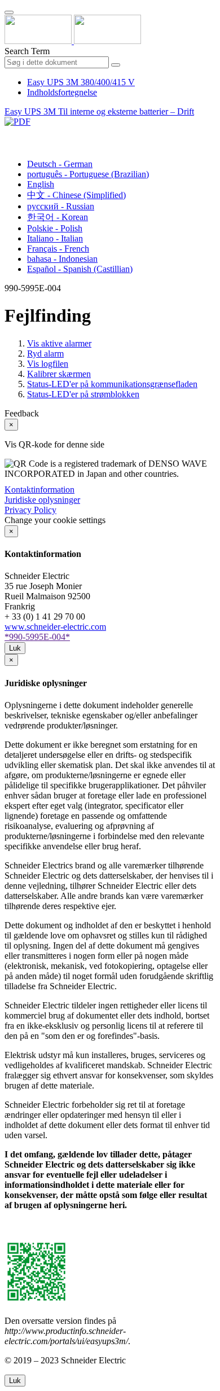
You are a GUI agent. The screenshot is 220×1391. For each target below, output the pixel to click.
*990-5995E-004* (37, 637)
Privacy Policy (30, 510)
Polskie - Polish (54, 228)
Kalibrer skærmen (59, 374)
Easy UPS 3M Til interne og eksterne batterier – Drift (99, 111)
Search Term (27, 51)
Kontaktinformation (39, 489)
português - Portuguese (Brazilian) (88, 174)
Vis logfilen (47, 363)
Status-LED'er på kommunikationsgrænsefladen (112, 384)
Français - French (58, 248)
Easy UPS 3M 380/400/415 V (81, 82)
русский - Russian (60, 206)
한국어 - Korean (57, 217)
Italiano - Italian (55, 238)
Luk (15, 648)
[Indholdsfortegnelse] (9, 134)
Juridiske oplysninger (42, 499)
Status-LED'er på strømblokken (83, 394)
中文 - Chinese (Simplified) (76, 195)
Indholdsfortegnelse (62, 92)
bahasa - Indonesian (62, 259)
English (40, 184)
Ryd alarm (45, 353)
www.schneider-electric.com (55, 626)
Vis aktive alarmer (59, 343)
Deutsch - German (60, 164)
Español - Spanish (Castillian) (80, 269)
